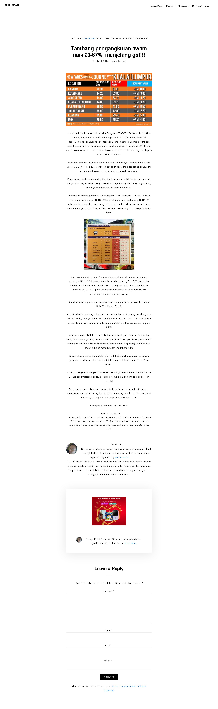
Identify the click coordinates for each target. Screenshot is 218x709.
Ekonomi (105, 413)
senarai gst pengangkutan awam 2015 (93, 421)
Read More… (131, 543)
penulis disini (122, 457)
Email (108, 645)
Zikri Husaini (12, 5)
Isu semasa (115, 413)
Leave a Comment (118, 61)
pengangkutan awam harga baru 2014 (86, 417)
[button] (211, 4)
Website (108, 660)
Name (108, 630)
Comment (108, 591)
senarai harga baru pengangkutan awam (130, 421)
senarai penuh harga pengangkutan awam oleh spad (92, 425)
